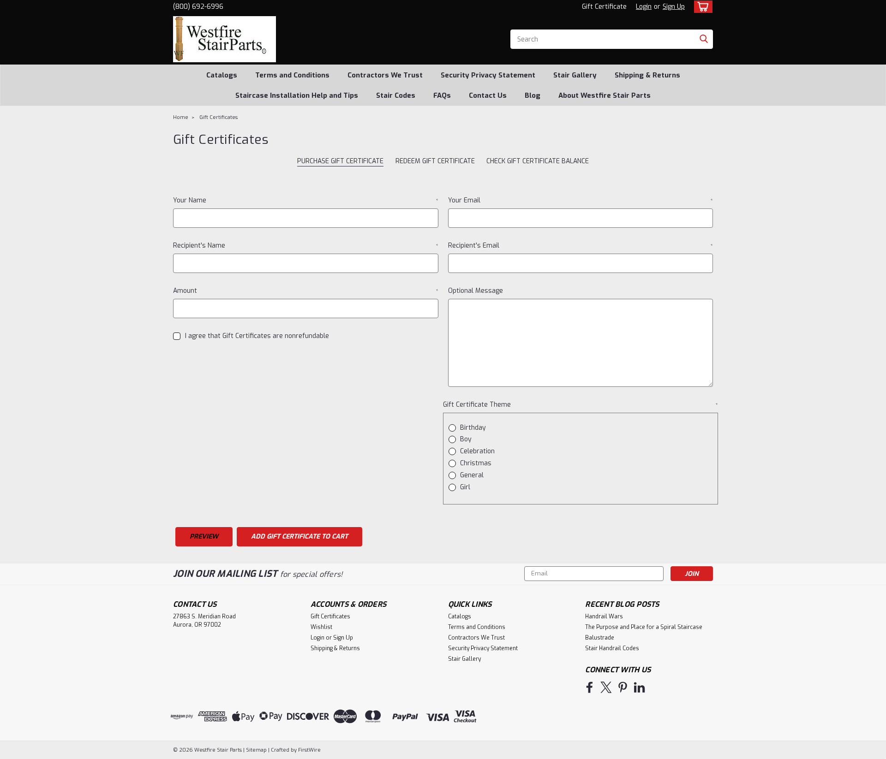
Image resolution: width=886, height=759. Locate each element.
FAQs (442, 95)
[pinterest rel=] (623, 687)
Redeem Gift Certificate (435, 161)
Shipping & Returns (647, 75)
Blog (532, 95)
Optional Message (475, 290)
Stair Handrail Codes (612, 648)
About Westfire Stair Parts (604, 95)
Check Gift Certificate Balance (537, 161)
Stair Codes (395, 95)
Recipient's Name (305, 245)
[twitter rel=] (606, 687)
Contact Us (488, 95)
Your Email (580, 200)
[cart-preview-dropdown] (701, 6)
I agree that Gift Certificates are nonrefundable (257, 336)
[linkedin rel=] (639, 687)
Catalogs (221, 75)
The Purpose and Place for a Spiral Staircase (643, 627)
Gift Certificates (218, 117)
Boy (466, 439)
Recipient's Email (580, 245)
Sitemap (256, 750)
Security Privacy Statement (488, 75)
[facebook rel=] (589, 687)
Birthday (473, 427)
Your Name (305, 200)
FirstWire (309, 750)
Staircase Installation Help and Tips (296, 95)
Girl (465, 487)
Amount (305, 290)
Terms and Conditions (292, 75)
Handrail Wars (604, 616)
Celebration (477, 451)
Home (180, 117)
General (472, 475)
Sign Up (674, 6)
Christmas (475, 463)
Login (644, 6)
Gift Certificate (604, 6)
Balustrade (599, 637)
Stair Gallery (575, 75)
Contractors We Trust (385, 75)
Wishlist (321, 627)
